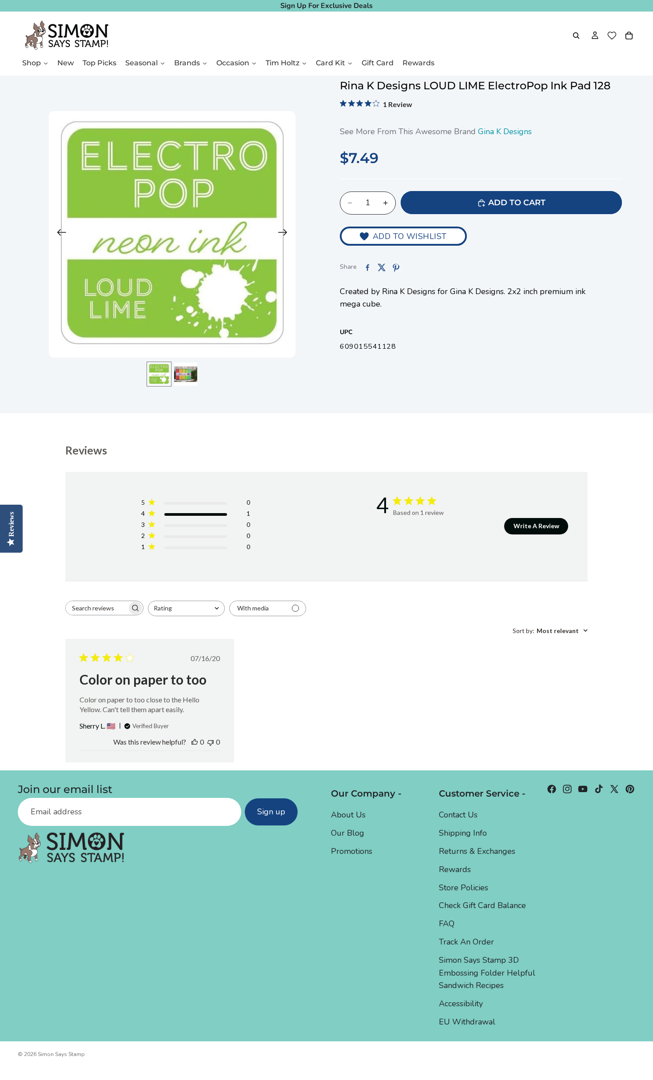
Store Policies (463, 887)
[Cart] (629, 35)
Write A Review (536, 526)
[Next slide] (285, 234)
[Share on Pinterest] (395, 267)
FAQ (446, 923)
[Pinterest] (630, 789)
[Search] (576, 35)
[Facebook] (551, 789)
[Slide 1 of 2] (159, 374)
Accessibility (461, 1003)
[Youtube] (582, 789)
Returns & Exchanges (477, 851)
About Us (348, 814)
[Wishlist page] (612, 35)
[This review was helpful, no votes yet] (194, 741)
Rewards (455, 869)
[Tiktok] (598, 789)
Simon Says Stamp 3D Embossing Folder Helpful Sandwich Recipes (487, 972)
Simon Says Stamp (61, 1054)
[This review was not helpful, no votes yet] (210, 741)
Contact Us (458, 814)
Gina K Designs (505, 131)
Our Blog (347, 833)
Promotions (351, 851)
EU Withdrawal (467, 1021)
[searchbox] (96, 608)
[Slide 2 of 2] (185, 374)
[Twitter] (614, 789)
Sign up (271, 811)
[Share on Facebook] (367, 267)
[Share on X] (381, 267)
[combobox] (186, 608)
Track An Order (466, 942)
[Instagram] (567, 789)
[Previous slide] (59, 234)
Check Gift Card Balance (482, 905)
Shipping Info (463, 833)
